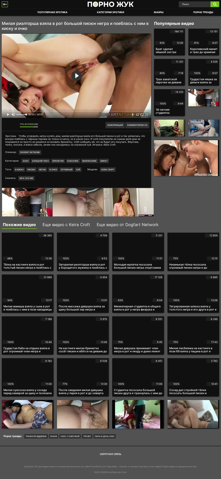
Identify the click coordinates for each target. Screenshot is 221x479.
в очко (53, 169)
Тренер (87, 436)
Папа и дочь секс (105, 436)
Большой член (40, 161)
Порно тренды (203, 12)
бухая (53, 436)
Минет (104, 161)
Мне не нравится (14, 125)
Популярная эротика (52, 12)
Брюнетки (58, 161)
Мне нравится (6, 125)
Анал (25, 161)
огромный (66, 169)
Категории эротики (110, 12)
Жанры (159, 12)
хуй (78, 169)
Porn (124, 472)
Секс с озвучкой (70, 436)
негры (42, 169)
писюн (31, 169)
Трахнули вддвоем (36, 436)
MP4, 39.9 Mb (26, 178)
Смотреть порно (8, 12)
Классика (72, 161)
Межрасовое (89, 161)
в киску (19, 169)
